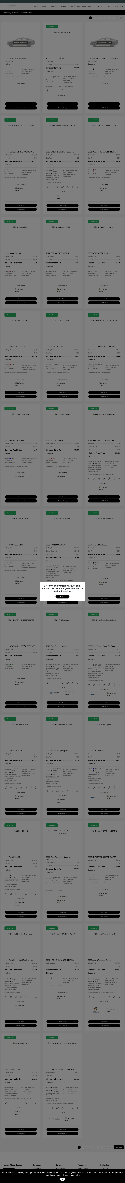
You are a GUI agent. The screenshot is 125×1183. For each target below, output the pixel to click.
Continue (62, 597)
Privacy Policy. (74, 1175)
